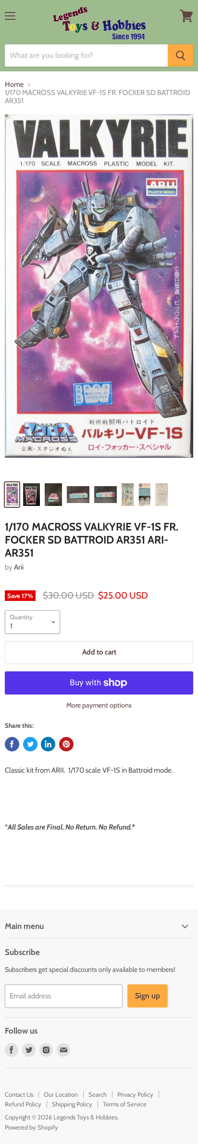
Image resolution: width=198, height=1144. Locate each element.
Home (14, 85)
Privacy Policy (135, 1094)
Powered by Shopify (31, 1127)
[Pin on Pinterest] (66, 744)
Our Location (61, 1094)
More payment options (99, 705)
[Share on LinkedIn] (48, 744)
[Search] (180, 55)
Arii (19, 567)
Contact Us (19, 1094)
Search (97, 1094)
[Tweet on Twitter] (30, 744)
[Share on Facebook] (12, 744)
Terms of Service (125, 1104)
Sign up (147, 995)
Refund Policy (23, 1104)
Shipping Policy (72, 1104)
